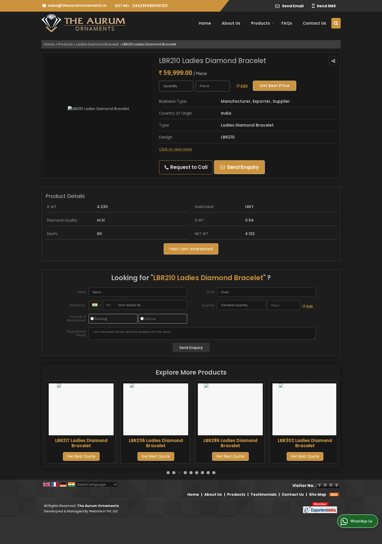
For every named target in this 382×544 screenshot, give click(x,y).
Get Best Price (274, 85)
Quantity (208, 305)
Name (81, 292)
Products (260, 23)
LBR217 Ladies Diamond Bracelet (81, 443)
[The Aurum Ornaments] (83, 23)
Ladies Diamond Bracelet (97, 44)
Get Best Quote (81, 456)
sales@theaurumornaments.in (77, 5)
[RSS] (334, 494)
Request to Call (188, 167)
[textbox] (213, 86)
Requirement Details (76, 333)
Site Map (317, 494)
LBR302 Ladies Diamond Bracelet (305, 443)
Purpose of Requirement (76, 318)
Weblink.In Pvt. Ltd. (103, 511)
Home (205, 23)
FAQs (286, 23)
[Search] (336, 23)
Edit (244, 85)
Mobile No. (78, 305)
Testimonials (263, 494)
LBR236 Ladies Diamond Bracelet (156, 443)
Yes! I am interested (191, 249)
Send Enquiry (242, 167)
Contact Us (314, 23)
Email (210, 292)
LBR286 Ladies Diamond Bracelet (230, 443)
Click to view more (175, 149)
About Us (231, 23)
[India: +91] (96, 305)
